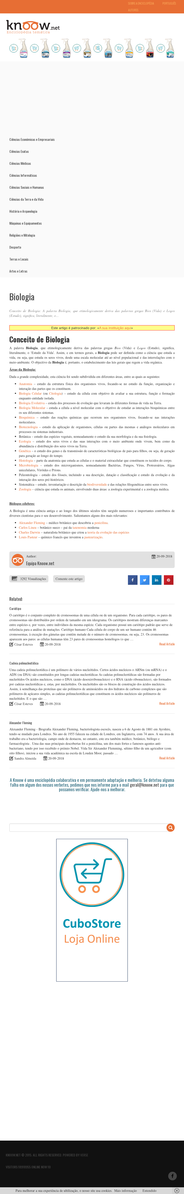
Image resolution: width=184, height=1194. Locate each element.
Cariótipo (15, 608)
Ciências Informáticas (23, 175)
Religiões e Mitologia (22, 235)
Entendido (149, 1190)
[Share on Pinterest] (168, 583)
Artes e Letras (18, 270)
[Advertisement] (92, 97)
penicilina (101, 522)
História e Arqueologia (23, 211)
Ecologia (25, 441)
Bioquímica (26, 417)
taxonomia (79, 527)
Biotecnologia (28, 427)
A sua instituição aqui (115, 328)
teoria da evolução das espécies (108, 532)
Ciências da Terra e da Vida (26, 199)
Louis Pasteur (28, 537)
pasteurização (93, 537)
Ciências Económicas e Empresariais (32, 139)
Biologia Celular (30, 393)
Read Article (167, 643)
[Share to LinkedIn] (156, 583)
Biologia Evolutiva (32, 403)
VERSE (84, 1154)
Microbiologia (28, 465)
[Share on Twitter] (145, 583)
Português (169, 3)
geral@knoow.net (144, 785)
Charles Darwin (29, 532)
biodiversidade (97, 484)
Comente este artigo (69, 578)
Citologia (55, 393)
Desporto (15, 247)
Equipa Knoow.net (40, 563)
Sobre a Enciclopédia (141, 3)
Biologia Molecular (32, 407)
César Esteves (23, 644)
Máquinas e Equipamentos (25, 223)
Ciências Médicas (20, 163)
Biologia (21, 296)
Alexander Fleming (32, 522)
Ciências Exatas (19, 151)
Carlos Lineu (27, 527)
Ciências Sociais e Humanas (26, 187)
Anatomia (25, 383)
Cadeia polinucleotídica (23, 662)
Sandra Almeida (25, 758)
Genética (25, 451)
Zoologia (25, 489)
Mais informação (125, 1190)
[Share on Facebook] (133, 583)
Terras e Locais (18, 259)
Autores (133, 10)
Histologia (26, 460)
